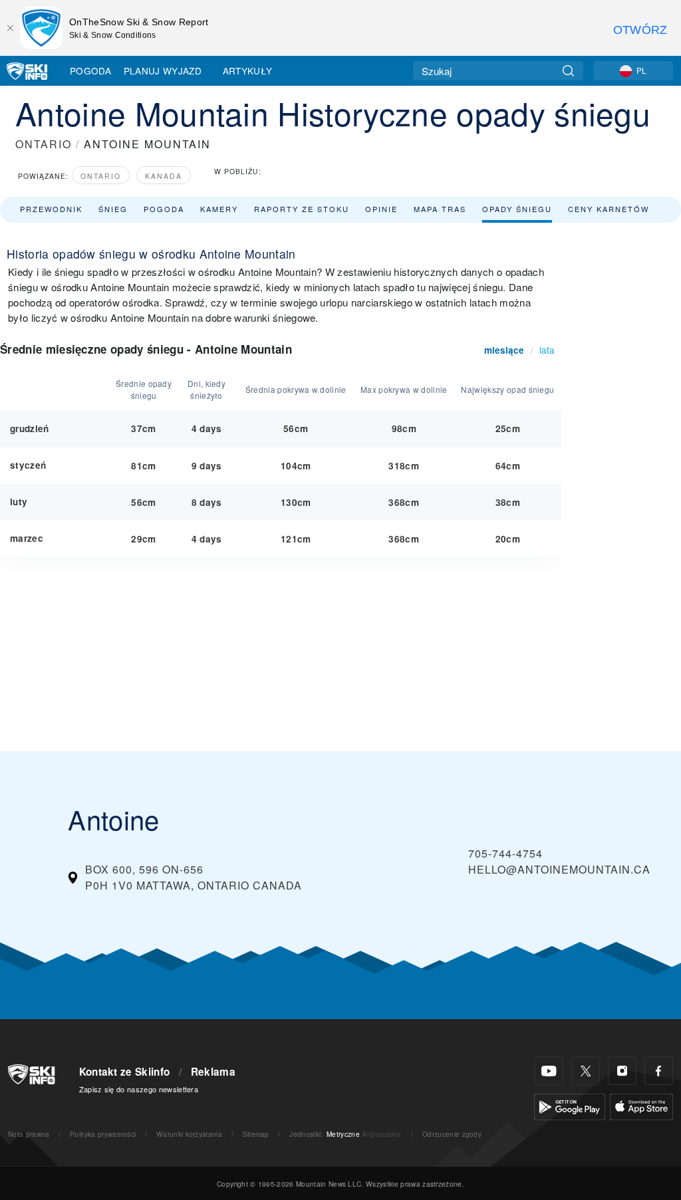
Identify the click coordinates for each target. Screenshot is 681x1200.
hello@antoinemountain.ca (559, 869)
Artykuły (248, 70)
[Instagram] (622, 1070)
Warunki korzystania (189, 1134)
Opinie (381, 208)
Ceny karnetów (608, 208)
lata (547, 349)
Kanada (163, 176)
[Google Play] (569, 1105)
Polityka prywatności (103, 1134)
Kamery (219, 208)
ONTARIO (43, 144)
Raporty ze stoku (301, 208)
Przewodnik (51, 208)
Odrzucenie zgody (451, 1134)
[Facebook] (658, 1070)
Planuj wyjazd (163, 70)
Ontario (100, 176)
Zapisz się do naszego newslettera (139, 1089)
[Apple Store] (641, 1105)
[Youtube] (549, 1070)
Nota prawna (29, 1134)
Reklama (213, 1071)
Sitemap (256, 1134)
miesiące (504, 350)
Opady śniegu (517, 208)
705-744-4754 (505, 853)
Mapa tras (440, 208)
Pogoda (90, 70)
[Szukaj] (568, 70)
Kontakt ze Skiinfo (124, 1071)
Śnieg (113, 208)
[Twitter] (585, 1070)
